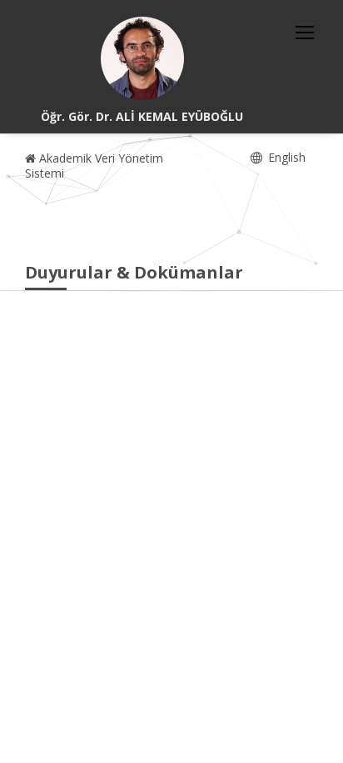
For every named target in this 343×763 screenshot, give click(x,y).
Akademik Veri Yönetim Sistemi (94, 165)
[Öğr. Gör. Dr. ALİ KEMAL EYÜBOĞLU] (142, 58)
